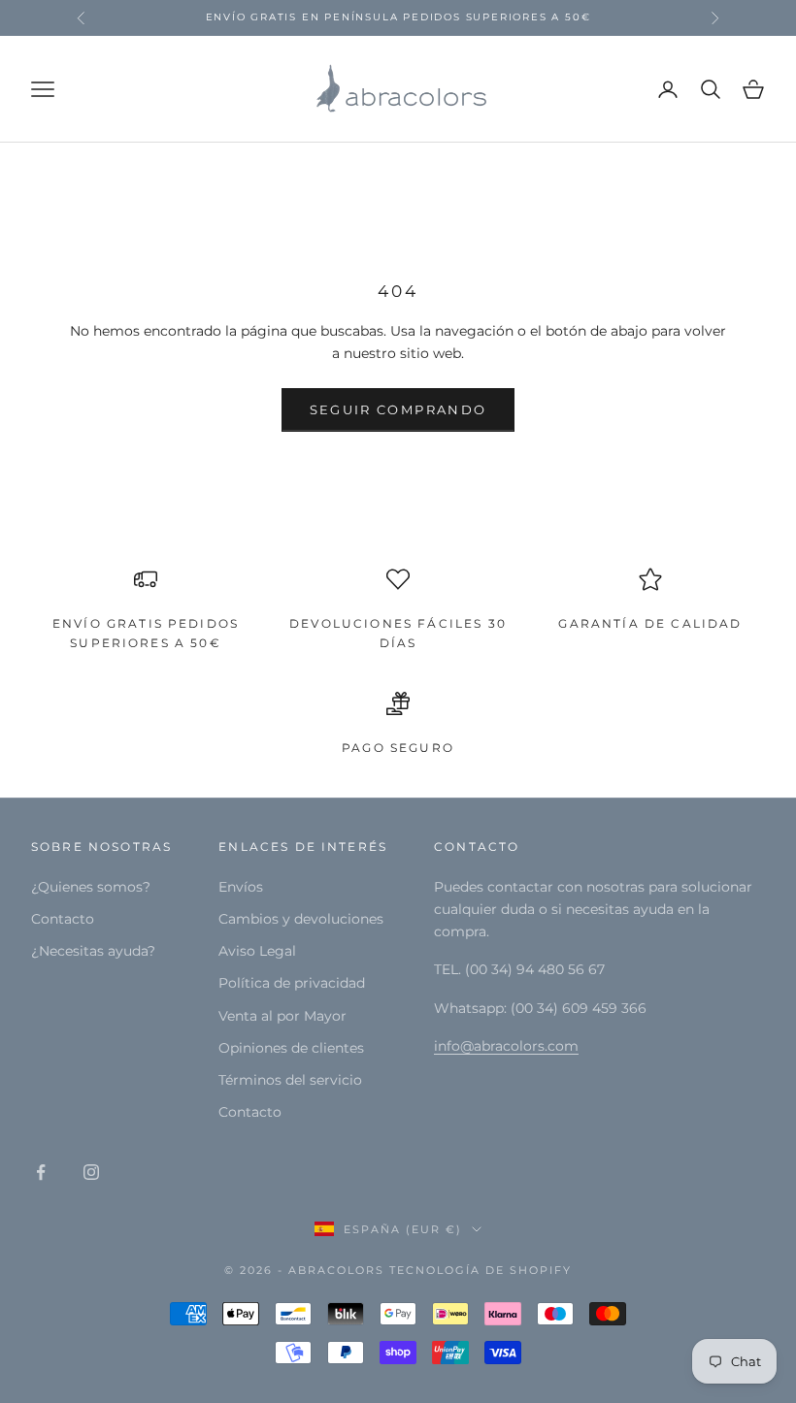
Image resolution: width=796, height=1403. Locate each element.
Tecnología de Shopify (480, 1270)
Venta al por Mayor (282, 1016)
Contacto (62, 919)
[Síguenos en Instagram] (91, 1172)
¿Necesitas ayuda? (93, 951)
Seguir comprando (398, 409)
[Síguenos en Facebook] (40, 1172)
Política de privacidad (291, 983)
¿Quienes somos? (90, 887)
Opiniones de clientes (291, 1048)
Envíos (240, 887)
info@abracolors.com (506, 1046)
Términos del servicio (290, 1080)
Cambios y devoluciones (300, 919)
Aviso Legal (257, 951)
